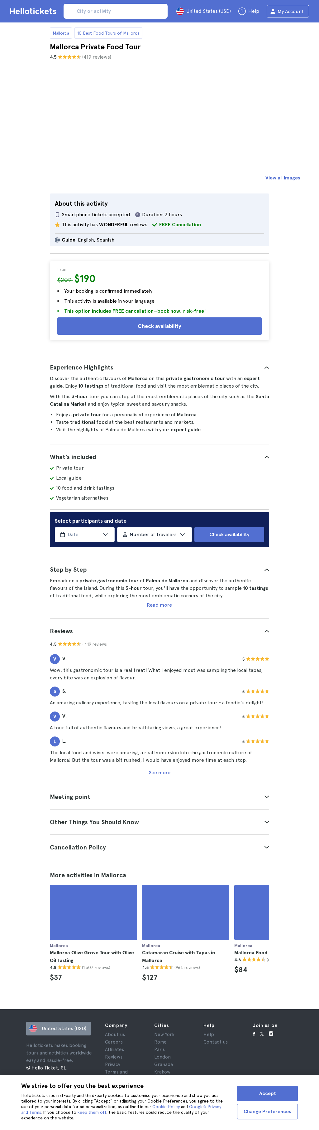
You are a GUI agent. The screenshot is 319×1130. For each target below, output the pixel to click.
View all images (282, 178)
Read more (159, 605)
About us (115, 1034)
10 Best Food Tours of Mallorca (108, 33)
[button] (159, 367)
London (162, 1057)
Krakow (162, 1072)
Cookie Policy (166, 1106)
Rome (160, 1042)
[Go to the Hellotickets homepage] (34, 11)
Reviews (113, 1057)
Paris (159, 1049)
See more (159, 772)
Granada (163, 1064)
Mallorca (61, 33)
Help (208, 1034)
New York (164, 1034)
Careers (114, 1042)
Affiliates (114, 1049)
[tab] (159, 367)
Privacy (112, 1064)
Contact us (215, 1042)
